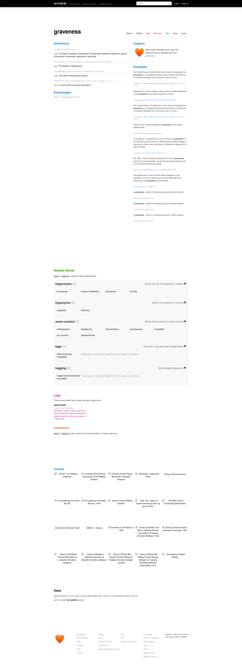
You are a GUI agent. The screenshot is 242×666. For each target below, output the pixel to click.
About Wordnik (82, 637)
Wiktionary (62, 71)
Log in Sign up (181, 3)
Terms (145, 645)
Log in (56, 275)
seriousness (110, 291)
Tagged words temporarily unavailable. (68, 377)
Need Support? (149, 641)
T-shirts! (80, 652)
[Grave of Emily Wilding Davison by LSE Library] (121, 501)
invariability (159, 329)
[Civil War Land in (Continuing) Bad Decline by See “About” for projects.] (174, 501)
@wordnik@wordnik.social (109, 649)
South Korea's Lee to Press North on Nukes (148, 153)
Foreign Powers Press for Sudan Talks (146, 133)
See (167, 33)
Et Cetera (147, 634)
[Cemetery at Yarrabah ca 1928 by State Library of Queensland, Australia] (121, 528)
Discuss (158, 33)
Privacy (146, 649)
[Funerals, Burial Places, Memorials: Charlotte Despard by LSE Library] (121, 476)
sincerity (133, 291)
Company (81, 634)
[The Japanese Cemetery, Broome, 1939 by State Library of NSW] (94, 501)
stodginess (61, 310)
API (122, 637)
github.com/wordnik (129, 641)
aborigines (79, 416)
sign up (65, 275)
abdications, (82, 413)
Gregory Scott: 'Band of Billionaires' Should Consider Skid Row (154, 83)
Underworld (138, 198)
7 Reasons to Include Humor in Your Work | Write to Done (153, 100)
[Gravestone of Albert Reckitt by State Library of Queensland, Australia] (174, 555)
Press (79, 641)
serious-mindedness (90, 291)
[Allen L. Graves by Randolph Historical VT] (94, 527)
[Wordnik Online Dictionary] (60, 3)
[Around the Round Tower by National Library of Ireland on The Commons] (67, 527)
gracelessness (136, 329)
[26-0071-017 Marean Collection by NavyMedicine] (67, 474)
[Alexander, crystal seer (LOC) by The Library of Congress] (147, 474)
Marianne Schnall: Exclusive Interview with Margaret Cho (153, 170)
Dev (123, 634)
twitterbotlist (60, 405)
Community (74, 3)
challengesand (63, 329)
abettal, (57, 416)
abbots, (67, 410)
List (148, 33)
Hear (175, 33)
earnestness (62, 291)
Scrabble (72, 600)
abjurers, (64, 416)
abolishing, (64, 413)
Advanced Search (150, 656)
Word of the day (89, 3)
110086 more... (60, 418)
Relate (139, 33)
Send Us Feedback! (151, 637)
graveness (150, 55)
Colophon (80, 645)
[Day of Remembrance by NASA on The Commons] (175, 473)
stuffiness (85, 310)
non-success (62, 335)
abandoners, (59, 410)
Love (184, 33)
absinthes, (73, 413)
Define (129, 33)
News (101, 634)
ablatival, (71, 416)
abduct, (74, 410)
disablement (86, 329)
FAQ (78, 649)
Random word (105, 3)
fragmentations (112, 329)
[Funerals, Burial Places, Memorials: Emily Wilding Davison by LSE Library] (94, 476)
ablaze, (57, 413)
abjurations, (81, 410)
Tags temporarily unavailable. (64, 355)
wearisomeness (88, 335)
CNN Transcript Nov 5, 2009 (143, 187)
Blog (101, 637)
